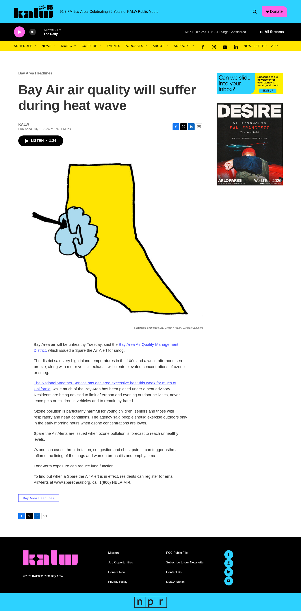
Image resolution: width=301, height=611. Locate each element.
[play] (19, 32)
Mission (113, 552)
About (158, 46)
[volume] (32, 32)
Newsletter (255, 46)
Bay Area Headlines (35, 73)
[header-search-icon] (255, 12)
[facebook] (203, 46)
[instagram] (214, 46)
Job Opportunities (120, 562)
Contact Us (174, 572)
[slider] (39, 32)
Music (66, 46)
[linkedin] (236, 46)
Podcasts (134, 46)
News (47, 46)
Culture (89, 46)
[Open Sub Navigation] (35, 46)
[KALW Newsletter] (250, 83)
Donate (276, 11)
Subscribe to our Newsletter (185, 562)
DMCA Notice (175, 581)
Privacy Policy (117, 581)
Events (113, 46)
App (274, 46)
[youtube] (225, 46)
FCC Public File (177, 552)
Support (182, 46)
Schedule (23, 46)
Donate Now (116, 572)
